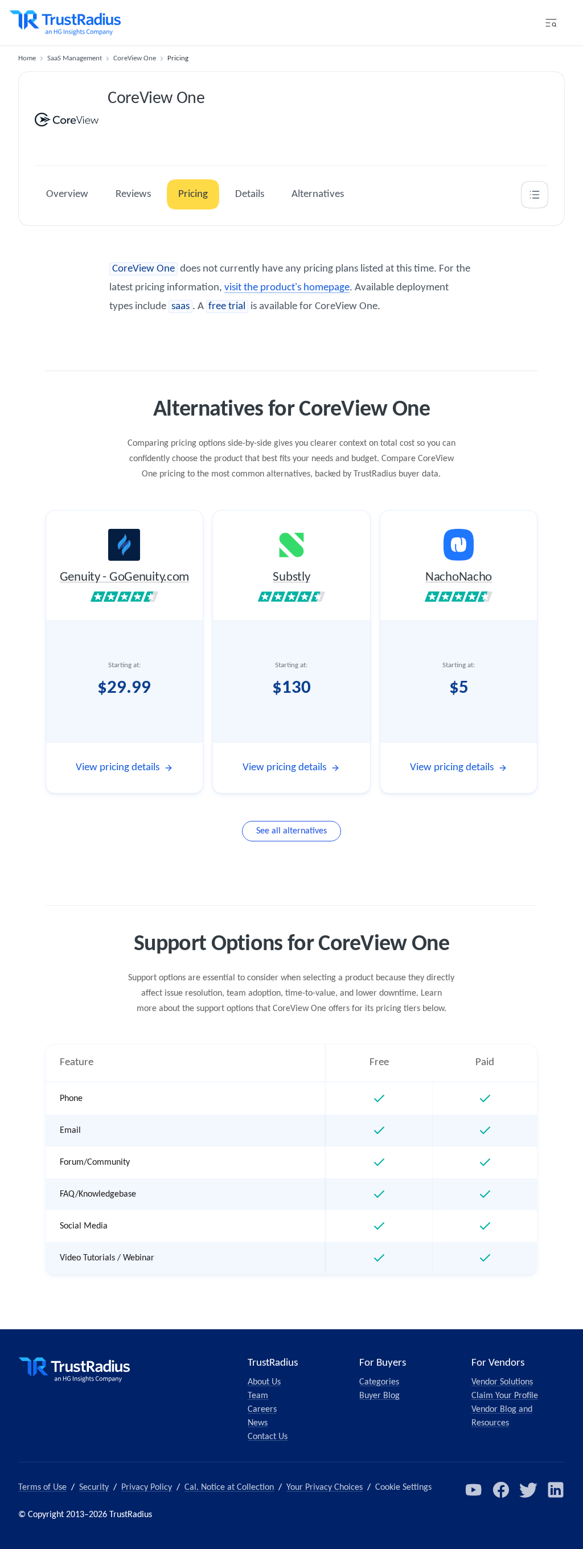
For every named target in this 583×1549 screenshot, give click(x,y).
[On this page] (534, 194)
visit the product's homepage (287, 287)
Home (27, 58)
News (258, 1423)
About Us (264, 1382)
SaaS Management (74, 58)
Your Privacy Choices (324, 1487)
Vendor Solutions (502, 1382)
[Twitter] (528, 1490)
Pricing (193, 194)
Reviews (133, 194)
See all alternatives (291, 831)
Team (258, 1395)
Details (249, 194)
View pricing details (117, 767)
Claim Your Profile (504, 1395)
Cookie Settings (403, 1487)
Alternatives (318, 194)
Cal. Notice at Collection (229, 1487)
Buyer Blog (379, 1395)
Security (94, 1487)
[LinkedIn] (556, 1490)
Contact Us (268, 1436)
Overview (67, 194)
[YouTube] (474, 1490)
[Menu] (551, 22)
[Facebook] (501, 1490)
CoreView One (134, 58)
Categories (379, 1382)
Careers (262, 1409)
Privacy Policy (146, 1487)
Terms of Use (42, 1487)
